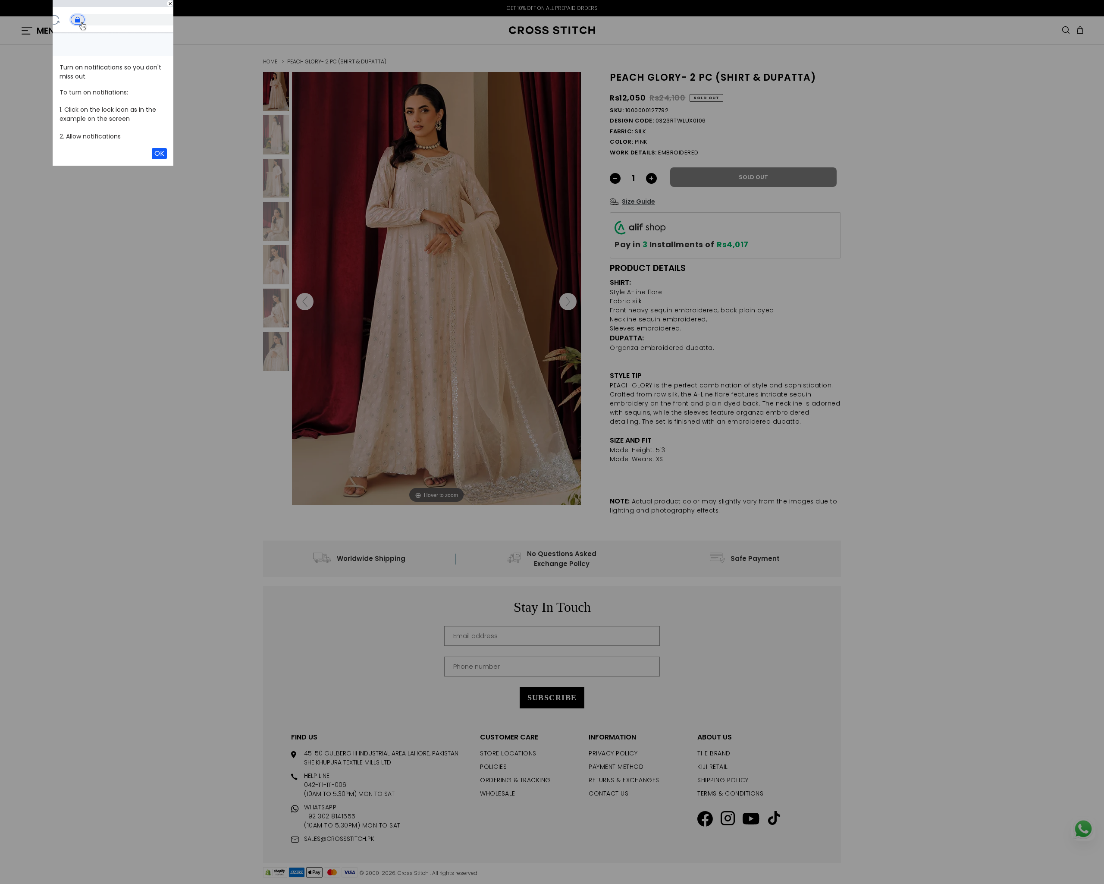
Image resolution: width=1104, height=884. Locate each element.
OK (159, 153)
